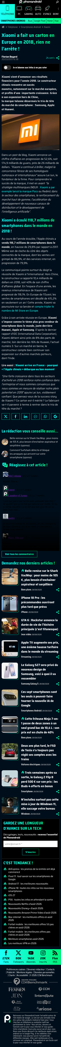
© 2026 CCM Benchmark (41, 975)
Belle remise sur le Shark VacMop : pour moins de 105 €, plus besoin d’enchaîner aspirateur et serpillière (39, 577)
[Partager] (57, 58)
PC (19, 14)
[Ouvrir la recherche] (57, 2)
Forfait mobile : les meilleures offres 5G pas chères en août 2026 (31, 926)
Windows (25, 814)
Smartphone (27, 791)
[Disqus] (30, 510)
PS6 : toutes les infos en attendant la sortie (30, 899)
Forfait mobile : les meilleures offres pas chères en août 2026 (29, 933)
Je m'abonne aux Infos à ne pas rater (30, 67)
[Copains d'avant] (44, 1002)
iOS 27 (11, 895)
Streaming (26, 657)
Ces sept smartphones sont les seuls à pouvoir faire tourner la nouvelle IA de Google (39, 698)
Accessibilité (22, 975)
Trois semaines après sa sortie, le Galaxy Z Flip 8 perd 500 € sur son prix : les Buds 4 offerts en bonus (39, 779)
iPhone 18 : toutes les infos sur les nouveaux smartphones (31, 889)
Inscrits (43, 960)
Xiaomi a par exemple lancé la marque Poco (28, 189)
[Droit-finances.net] (17, 1002)
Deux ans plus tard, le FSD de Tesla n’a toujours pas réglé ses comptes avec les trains (38, 752)
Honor (50, 21)
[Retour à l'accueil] (30, 2)
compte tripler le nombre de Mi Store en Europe (28, 308)
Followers (18, 960)
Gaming (28, 14)
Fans (6, 960)
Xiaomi (47, 27)
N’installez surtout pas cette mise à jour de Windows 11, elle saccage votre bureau (40, 804)
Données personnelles (44, 972)
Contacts (50, 969)
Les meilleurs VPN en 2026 (22, 943)
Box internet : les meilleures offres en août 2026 (30, 918)
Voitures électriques (30, 764)
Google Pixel (39, 21)
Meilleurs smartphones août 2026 (26, 939)
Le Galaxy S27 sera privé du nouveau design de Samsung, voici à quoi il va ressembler (39, 671)
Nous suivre (55, 416)
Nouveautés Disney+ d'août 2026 (25, 908)
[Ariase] (44, 1008)
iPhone (24, 612)
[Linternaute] (44, 995)
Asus (30, 21)
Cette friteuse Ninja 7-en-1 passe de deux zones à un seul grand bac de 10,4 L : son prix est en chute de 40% (40, 725)
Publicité (11, 972)
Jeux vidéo (26, 634)
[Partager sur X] (6, 416)
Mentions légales (24, 972)
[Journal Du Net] (17, 996)
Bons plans (26, 589)
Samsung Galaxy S (30, 683)
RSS (55, 960)
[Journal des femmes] (17, 989)
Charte (12, 975)
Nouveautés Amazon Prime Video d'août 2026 (32, 912)
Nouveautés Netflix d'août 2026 (25, 904)
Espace (47, 14)
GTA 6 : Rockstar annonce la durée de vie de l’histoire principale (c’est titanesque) (39, 624)
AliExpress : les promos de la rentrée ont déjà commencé (31, 870)
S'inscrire (31, 852)
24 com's (50, 58)
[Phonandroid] (7, 1018)
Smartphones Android (31, 27)
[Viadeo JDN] (17, 1009)
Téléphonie (7, 14)
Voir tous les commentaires (19, 554)
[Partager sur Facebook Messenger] (35, 416)
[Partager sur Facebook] (16, 416)
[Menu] (3, 2)
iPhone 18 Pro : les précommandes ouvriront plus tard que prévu (37, 602)
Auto (38, 14)
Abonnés (30, 960)
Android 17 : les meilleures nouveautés (28, 883)
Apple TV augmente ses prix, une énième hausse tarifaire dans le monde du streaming (40, 647)
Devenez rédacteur (36, 969)
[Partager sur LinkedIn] (25, 416)
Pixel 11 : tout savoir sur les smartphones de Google (30, 878)
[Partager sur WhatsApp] (45, 416)
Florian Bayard (9, 57)
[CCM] (44, 989)
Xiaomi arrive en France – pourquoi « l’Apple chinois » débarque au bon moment (30, 367)
